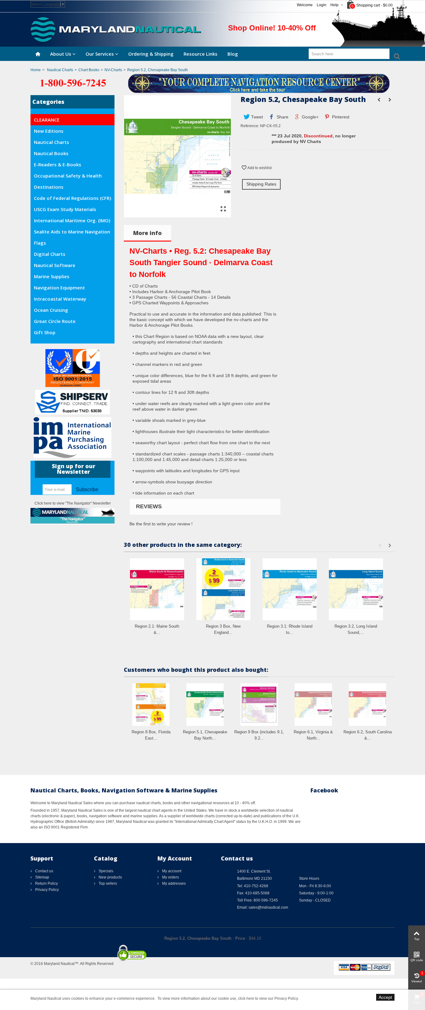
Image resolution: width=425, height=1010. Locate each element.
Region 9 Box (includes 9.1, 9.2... (259, 735)
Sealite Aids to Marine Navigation (72, 231)
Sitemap (41, 877)
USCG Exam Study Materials (65, 209)
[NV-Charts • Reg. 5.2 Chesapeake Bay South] (177, 214)
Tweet (256, 116)
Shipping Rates (261, 184)
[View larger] (223, 209)
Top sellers (107, 883)
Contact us (43, 871)
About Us (60, 54)
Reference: (250, 126)
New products (110, 877)
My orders (170, 877)
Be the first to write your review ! (161, 523)
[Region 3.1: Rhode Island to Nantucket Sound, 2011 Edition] (290, 589)
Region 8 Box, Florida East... (151, 735)
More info (147, 233)
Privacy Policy (46, 890)
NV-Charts (113, 70)
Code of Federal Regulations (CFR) (72, 198)
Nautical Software (54, 265)
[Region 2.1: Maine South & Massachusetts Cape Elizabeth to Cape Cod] (157, 589)
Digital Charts (49, 254)
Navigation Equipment (59, 287)
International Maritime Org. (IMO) (72, 220)
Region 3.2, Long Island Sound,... (355, 629)
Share (281, 116)
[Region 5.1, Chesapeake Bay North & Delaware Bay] (205, 704)
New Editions (48, 131)
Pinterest (340, 116)
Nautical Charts (60, 70)
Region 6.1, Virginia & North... (313, 735)
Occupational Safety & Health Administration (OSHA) (68, 177)
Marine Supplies (51, 276)
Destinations (48, 187)
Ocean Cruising (51, 310)
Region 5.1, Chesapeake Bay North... (205, 735)
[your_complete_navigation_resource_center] (212, 83)
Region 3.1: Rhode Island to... (289, 629)
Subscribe (87, 489)
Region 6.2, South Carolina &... (367, 735)
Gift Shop (44, 332)
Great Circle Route (55, 321)
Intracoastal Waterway (60, 299)
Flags (40, 243)
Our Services (100, 54)
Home (35, 70)
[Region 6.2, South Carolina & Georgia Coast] (367, 704)
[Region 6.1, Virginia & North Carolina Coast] (313, 704)
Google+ (310, 116)
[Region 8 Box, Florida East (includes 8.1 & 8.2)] (151, 704)
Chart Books (88, 70)
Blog (232, 54)
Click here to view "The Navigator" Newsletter (73, 503)
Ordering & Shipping (151, 54)
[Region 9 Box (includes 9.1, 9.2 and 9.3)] (259, 704)
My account (171, 871)
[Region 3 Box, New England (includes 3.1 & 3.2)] (223, 589)
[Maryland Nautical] (115, 29)
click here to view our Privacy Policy (268, 998)
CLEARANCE (46, 120)
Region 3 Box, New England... (223, 629)
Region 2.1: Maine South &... (157, 629)
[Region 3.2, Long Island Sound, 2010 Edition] (356, 589)
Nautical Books (51, 153)
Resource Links (200, 54)
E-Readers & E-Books (57, 164)
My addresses (173, 883)
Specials (105, 871)
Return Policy (46, 883)
